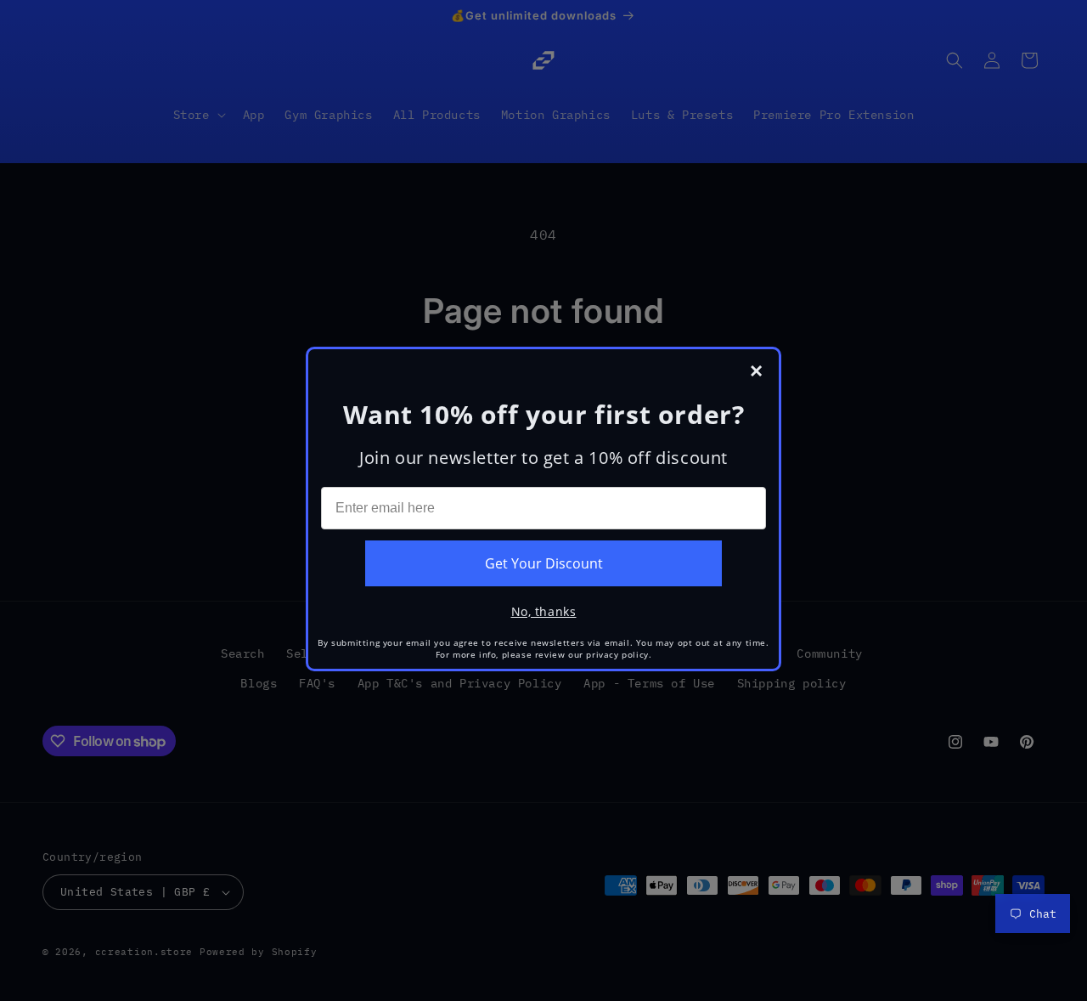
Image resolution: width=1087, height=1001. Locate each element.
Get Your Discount (544, 563)
